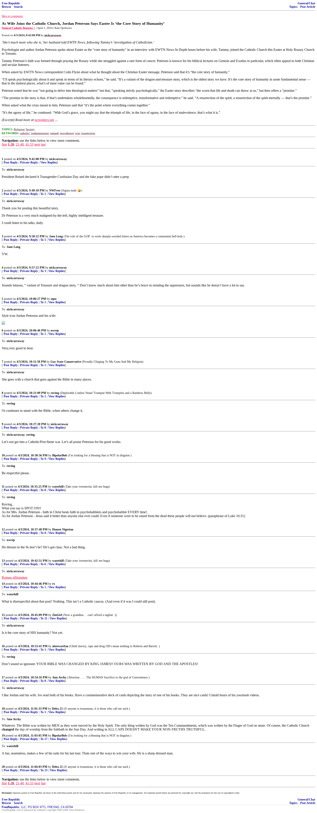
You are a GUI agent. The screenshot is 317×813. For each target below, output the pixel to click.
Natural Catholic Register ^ (18, 28)
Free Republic (11, 3)
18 (3, 708)
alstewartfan (60, 646)
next (37, 144)
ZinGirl (57, 615)
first (4, 144)
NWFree (54, 190)
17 (3, 677)
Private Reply (29, 162)
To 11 (43, 618)
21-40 (20, 144)
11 (3, 486)
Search (18, 6)
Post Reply (11, 162)
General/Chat (306, 3)
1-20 (11, 144)
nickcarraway (58, 159)
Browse (6, 6)
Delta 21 (57, 708)
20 (3, 766)
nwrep (55, 330)
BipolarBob (59, 455)
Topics (293, 6)
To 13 (43, 770)
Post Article (307, 6)
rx (53, 583)
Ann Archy (59, 677)
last (43, 144)
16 (3, 646)
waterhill (58, 486)
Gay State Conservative (65, 361)
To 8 (43, 427)
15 (3, 615)
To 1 (43, 194)
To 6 (43, 564)
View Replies (48, 162)
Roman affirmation (14, 577)
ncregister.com (44, 120)
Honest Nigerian (62, 529)
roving (55, 393)
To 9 (43, 458)
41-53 (29, 144)
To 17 (43, 739)
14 (3, 583)
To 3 (43, 271)
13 (3, 560)
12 (3, 529)
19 (3, 735)
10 (3, 455)
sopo (53, 298)
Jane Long (56, 236)
